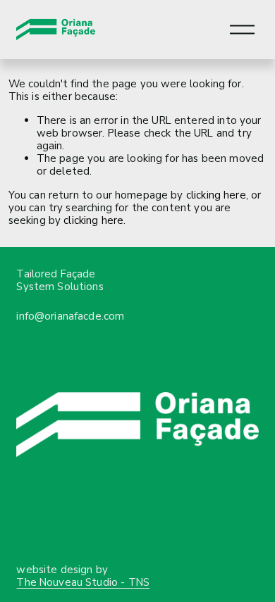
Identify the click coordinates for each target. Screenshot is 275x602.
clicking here (216, 195)
